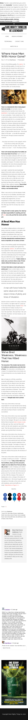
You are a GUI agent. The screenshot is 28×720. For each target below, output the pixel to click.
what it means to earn (20, 422)
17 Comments (20, 60)
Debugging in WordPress (7, 15)
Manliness (9, 511)
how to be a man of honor (11, 515)
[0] (5, 499)
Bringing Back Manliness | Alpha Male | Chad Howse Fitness (14, 28)
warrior (21, 64)
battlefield (4, 113)
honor (4, 215)
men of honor (9, 518)
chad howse (20, 513)
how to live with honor (10, 516)
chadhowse (15, 532)
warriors (12, 248)
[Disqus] (14, 586)
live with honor (19, 516)
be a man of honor (12, 513)
